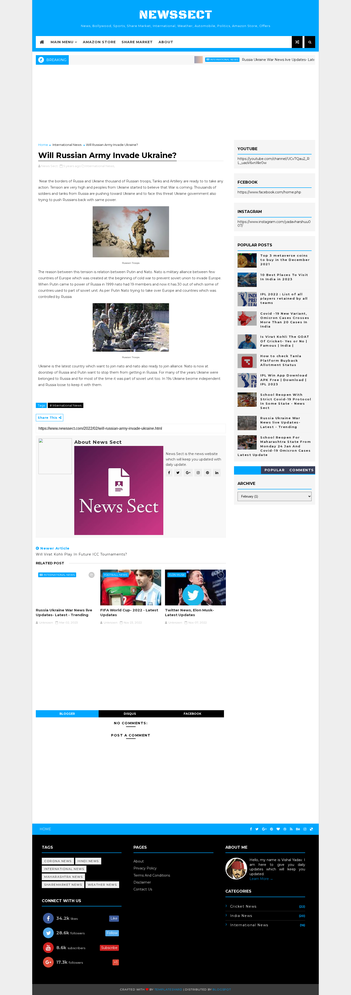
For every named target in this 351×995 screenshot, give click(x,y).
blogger (67, 713)
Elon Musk (177, 575)
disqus (130, 713)
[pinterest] (271, 829)
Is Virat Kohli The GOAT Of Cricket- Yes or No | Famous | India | (284, 341)
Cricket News (243, 906)
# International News (65, 405)
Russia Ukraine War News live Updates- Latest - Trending (271, 60)
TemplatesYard (168, 989)
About (166, 42)
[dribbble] (284, 829)
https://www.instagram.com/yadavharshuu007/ (274, 224)
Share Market (137, 42)
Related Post (50, 563)
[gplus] (264, 829)
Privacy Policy (145, 868)
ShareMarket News (63, 884)
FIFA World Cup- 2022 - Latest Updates (129, 612)
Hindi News (88, 861)
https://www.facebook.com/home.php (269, 192)
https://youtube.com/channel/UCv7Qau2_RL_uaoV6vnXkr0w (273, 161)
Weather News (102, 884)
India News (241, 916)
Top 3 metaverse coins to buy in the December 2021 (285, 260)
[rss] (291, 829)
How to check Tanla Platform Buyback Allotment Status (280, 360)
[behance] (298, 829)
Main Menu (62, 42)
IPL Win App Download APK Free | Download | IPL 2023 (283, 379)
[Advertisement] (175, 101)
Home (43, 145)
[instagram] (305, 829)
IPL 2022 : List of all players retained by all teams (284, 298)
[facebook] (251, 829)
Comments (301, 470)
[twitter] (257, 829)
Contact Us (142, 889)
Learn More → (261, 879)
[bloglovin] (278, 829)
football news (115, 575)
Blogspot (222, 989)
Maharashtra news (63, 877)
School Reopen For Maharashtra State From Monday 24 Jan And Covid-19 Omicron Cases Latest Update (274, 446)
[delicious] (311, 829)
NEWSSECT (175, 15)
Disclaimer (142, 882)
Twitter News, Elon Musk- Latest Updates (189, 612)
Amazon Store (99, 42)
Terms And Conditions (151, 875)
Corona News (58, 861)
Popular (275, 470)
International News (207, 59)
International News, (100, 166)
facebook (192, 713)
